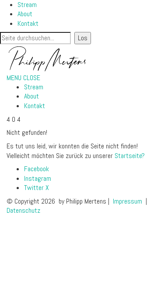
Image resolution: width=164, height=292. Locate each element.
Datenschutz (23, 210)
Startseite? (130, 155)
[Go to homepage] (47, 58)
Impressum (127, 201)
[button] (23, 77)
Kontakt (27, 23)
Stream (27, 4)
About (24, 13)
